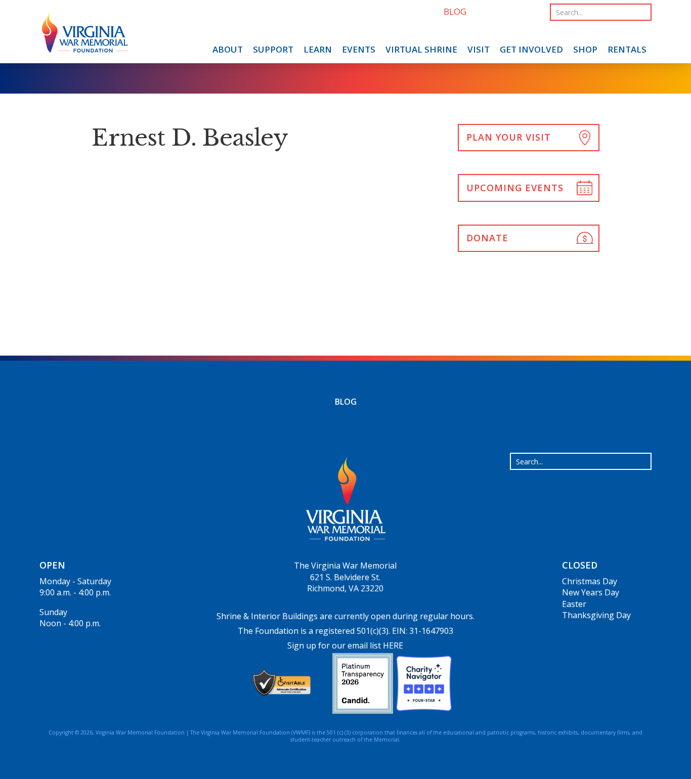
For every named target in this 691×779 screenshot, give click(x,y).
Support (273, 49)
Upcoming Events (515, 188)
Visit (478, 49)
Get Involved (531, 49)
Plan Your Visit (508, 137)
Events (358, 49)
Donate (487, 238)
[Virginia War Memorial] (85, 34)
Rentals (627, 49)
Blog (346, 401)
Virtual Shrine (421, 49)
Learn (318, 49)
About (227, 49)
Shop (585, 49)
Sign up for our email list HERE (345, 645)
